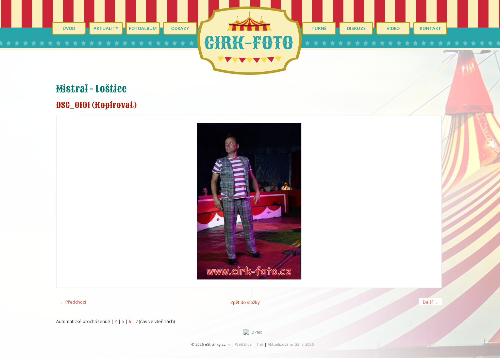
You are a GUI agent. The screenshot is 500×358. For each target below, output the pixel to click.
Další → (430, 302)
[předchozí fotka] (67, 202)
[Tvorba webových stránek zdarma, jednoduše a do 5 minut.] (229, 344)
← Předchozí (73, 302)
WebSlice (243, 344)
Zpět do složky (245, 302)
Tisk (259, 344)
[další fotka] (430, 202)
